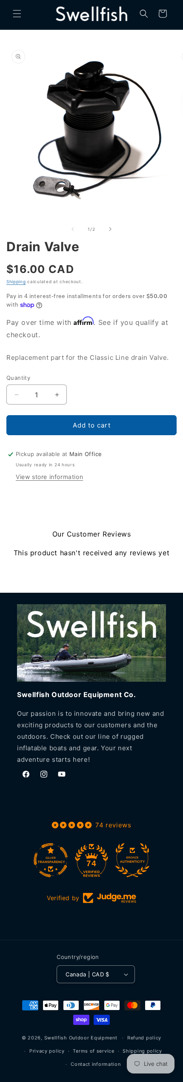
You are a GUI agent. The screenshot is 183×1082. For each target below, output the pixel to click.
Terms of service (93, 1051)
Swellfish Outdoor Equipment (80, 1038)
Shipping (16, 281)
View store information (49, 476)
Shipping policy (142, 1051)
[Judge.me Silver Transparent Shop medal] (51, 860)
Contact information (95, 1064)
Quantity (18, 377)
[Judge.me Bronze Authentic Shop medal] (132, 860)
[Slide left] (72, 229)
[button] (17, 13)
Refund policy (144, 1038)
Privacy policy (47, 1051)
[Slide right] (110, 229)
